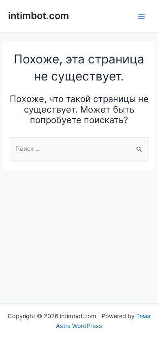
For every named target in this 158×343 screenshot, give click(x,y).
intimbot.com (38, 16)
